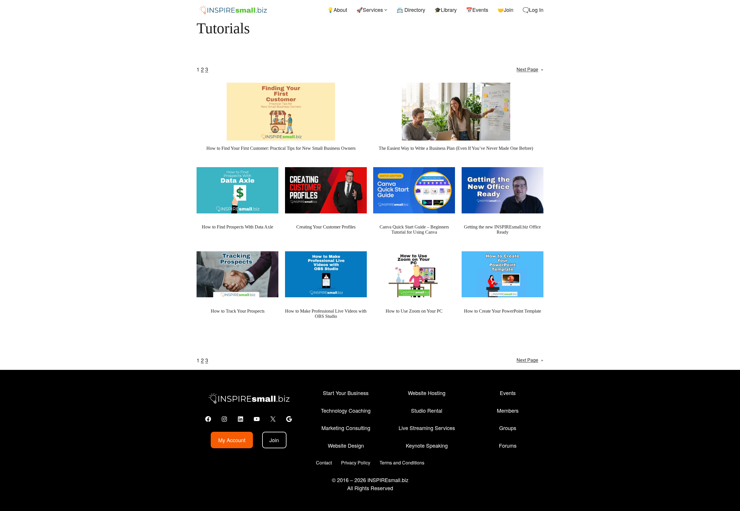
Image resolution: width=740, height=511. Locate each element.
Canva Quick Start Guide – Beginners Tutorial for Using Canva (414, 229)
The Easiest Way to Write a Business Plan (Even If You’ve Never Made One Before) (456, 148)
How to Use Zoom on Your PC (414, 311)
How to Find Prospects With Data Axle (237, 226)
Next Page (530, 69)
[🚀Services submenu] (385, 9)
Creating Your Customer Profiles (326, 226)
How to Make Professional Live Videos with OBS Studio (326, 314)
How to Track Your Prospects (237, 311)
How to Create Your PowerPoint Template (502, 311)
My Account (231, 440)
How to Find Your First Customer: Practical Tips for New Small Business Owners (281, 148)
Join (274, 440)
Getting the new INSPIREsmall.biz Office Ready (502, 229)
